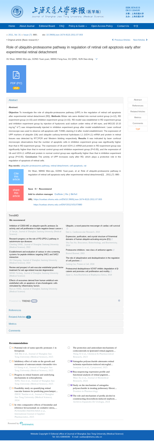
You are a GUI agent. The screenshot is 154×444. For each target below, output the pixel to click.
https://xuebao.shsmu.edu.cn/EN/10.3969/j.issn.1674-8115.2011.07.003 (68, 199)
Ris (66, 194)
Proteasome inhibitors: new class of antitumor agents (89, 250)
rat (85, 165)
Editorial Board (47, 26)
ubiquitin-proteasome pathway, (36, 165)
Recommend (45, 189)
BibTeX (74, 194)
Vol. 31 (17, 34)
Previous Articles (122, 40)
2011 (10, 34)
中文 (136, 26)
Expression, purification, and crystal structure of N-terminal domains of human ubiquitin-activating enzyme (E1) (91, 237)
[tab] (64, 100)
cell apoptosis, (77, 165)
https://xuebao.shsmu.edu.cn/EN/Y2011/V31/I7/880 (58, 204)
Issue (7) (27, 34)
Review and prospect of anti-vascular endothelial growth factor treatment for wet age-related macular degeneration (36, 268)
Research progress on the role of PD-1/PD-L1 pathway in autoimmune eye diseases (34, 240)
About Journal (27, 26)
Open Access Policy (102, 26)
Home (12, 26)
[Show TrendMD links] (119, 300)
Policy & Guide (77, 26)
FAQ (61, 26)
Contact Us (123, 26)
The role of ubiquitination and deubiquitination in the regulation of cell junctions (93, 259)
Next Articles (139, 40)
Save (30, 189)
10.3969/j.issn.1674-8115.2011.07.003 (64, 34)
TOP (138, 129)
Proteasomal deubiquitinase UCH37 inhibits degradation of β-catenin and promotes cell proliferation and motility (92, 269)
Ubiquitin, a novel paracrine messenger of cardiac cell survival (93, 226)
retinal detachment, (60, 165)
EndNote (59, 194)
